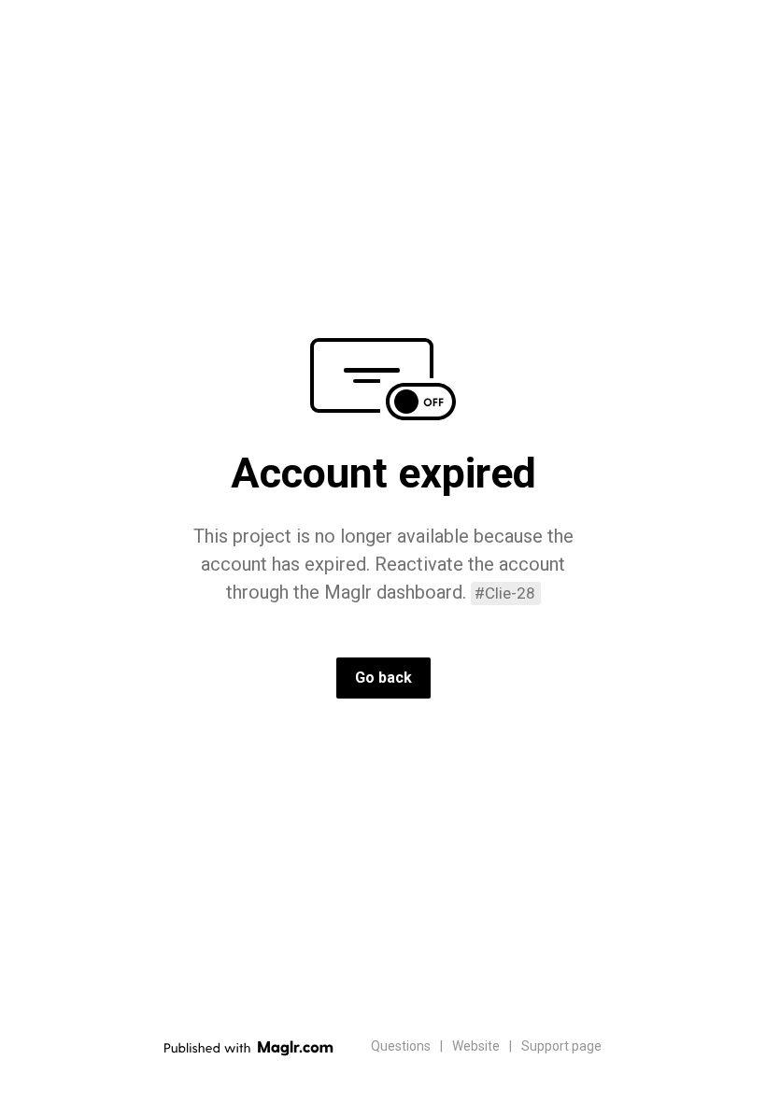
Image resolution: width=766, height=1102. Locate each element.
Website (476, 1045)
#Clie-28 (505, 593)
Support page (561, 1045)
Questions (401, 1045)
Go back (383, 677)
